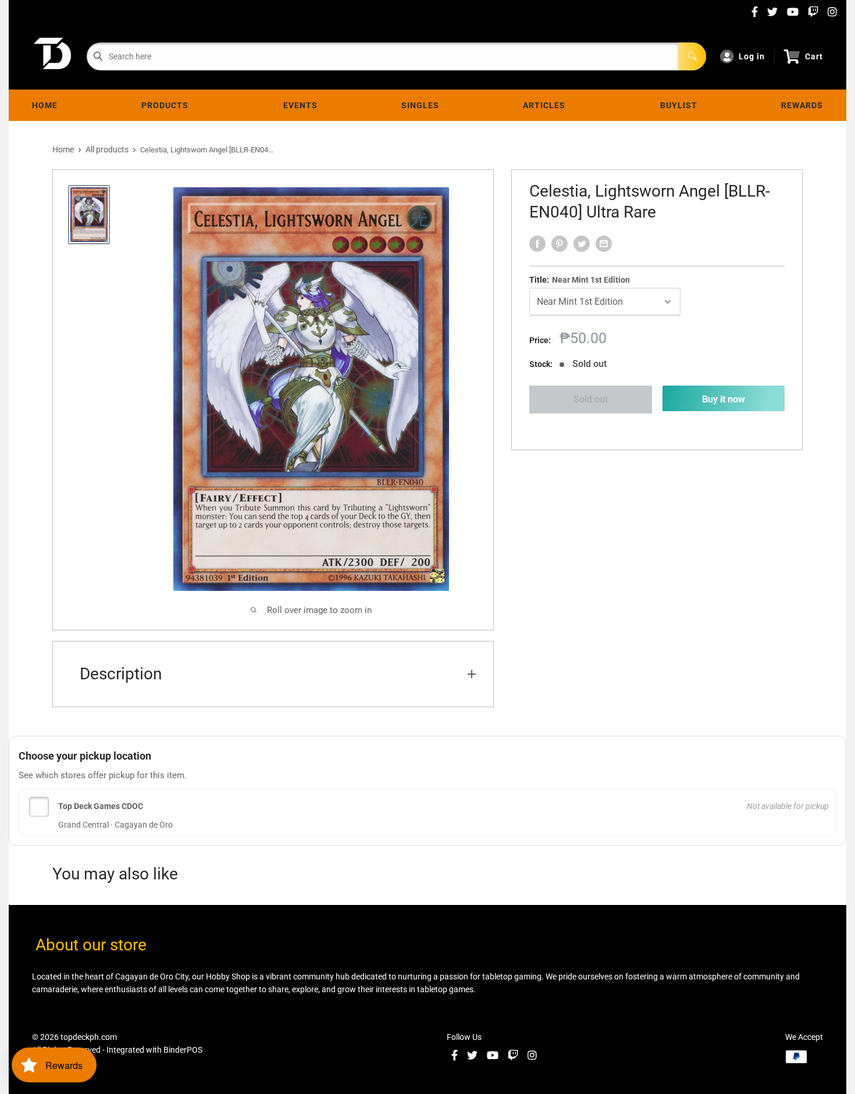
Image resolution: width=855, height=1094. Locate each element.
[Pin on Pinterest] (559, 244)
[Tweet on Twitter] (581, 244)
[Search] (692, 56)
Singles (420, 105)
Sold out (590, 399)
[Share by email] (604, 244)
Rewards (802, 105)
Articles (546, 105)
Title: (579, 280)
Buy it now (723, 399)
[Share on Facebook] (537, 244)
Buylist (678, 105)
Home (45, 105)
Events (300, 105)
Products (167, 105)
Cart (814, 56)
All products (107, 149)
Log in (752, 56)
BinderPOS (182, 1049)
